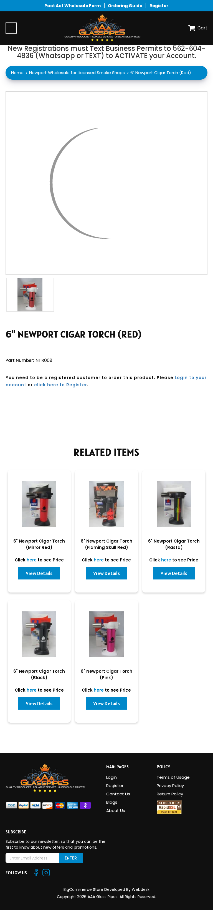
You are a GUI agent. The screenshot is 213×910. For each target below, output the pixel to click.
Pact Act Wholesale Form (72, 6)
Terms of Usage (173, 777)
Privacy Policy (170, 785)
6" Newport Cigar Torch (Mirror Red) (39, 544)
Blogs (111, 802)
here (32, 560)
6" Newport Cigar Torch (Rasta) (174, 544)
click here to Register (60, 385)
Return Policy (170, 794)
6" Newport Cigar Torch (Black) (39, 674)
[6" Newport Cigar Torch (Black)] (39, 634)
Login (111, 777)
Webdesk (140, 889)
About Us (115, 810)
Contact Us (118, 794)
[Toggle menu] (11, 28)
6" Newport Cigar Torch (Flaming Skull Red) (106, 544)
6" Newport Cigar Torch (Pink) (106, 674)
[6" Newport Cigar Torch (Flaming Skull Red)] (106, 504)
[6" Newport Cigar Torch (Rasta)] (174, 504)
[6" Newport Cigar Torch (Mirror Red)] (39, 504)
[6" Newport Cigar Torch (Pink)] (106, 634)
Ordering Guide (125, 6)
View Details (39, 573)
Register (158, 6)
